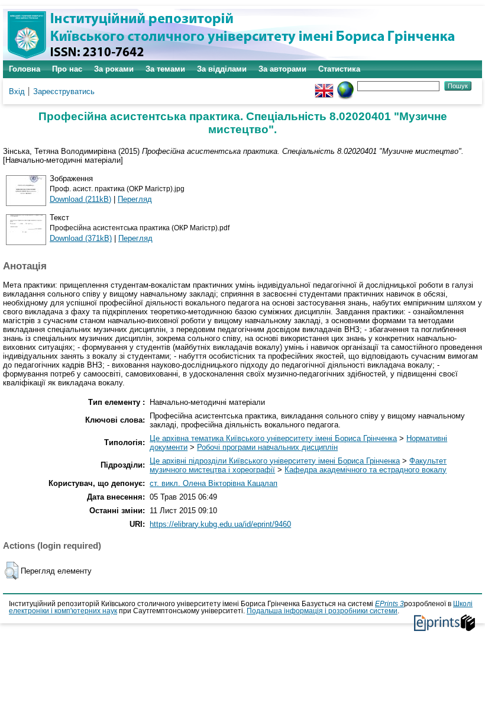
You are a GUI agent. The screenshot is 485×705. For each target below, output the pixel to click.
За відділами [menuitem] (222, 69)
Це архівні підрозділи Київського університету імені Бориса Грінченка (275, 460)
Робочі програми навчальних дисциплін (267, 447)
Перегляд (135, 199)
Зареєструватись (64, 91)
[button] (11, 571)
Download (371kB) (81, 238)
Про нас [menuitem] (67, 69)
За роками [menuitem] (114, 69)
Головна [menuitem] (24, 69)
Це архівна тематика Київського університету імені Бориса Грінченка (273, 438)
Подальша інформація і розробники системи (322, 610)
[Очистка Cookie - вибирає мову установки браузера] (345, 85)
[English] (324, 85)
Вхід (17, 91)
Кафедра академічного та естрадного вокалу (365, 469)
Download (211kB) (80, 199)
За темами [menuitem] (165, 69)
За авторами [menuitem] (282, 69)
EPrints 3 (389, 603)
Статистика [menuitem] (339, 69)
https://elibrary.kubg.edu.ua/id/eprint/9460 (220, 524)
